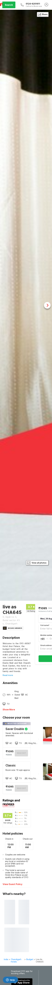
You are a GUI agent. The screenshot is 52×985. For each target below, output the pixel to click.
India (6, 959)
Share (45, 14)
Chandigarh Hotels (16, 960)
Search (9, 4)
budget (29, 959)
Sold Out (21, 788)
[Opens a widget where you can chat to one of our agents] (10, 980)
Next (47, 305)
